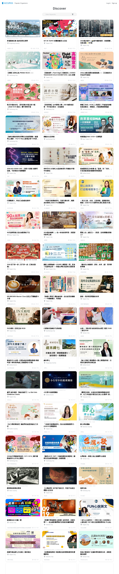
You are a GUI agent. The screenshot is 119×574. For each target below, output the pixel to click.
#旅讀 (45, 528)
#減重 (82, 176)
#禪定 (82, 432)
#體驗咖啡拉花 (11, 304)
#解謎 (82, 80)
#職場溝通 (83, 368)
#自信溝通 (83, 528)
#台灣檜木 (10, 496)
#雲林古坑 (10, 432)
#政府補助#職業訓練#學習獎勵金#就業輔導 (19, 528)
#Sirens (9, 400)
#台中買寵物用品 (12, 464)
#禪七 (45, 368)
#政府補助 (47, 559)
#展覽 (9, 80)
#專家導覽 (83, 272)
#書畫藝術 (47, 304)
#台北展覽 (47, 80)
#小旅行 (83, 496)
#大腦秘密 (47, 208)
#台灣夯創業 (10, 368)
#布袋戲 (83, 464)
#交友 (9, 240)
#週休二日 (47, 432)
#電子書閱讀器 (85, 304)
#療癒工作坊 (84, 112)
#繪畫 (82, 336)
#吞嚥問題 (47, 336)
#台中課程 (47, 464)
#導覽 (82, 48)
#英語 (82, 208)
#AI (8, 176)
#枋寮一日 (10, 48)
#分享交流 (10, 208)
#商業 (82, 144)
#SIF (45, 48)
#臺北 (9, 272)
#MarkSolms (84, 559)
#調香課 (46, 112)
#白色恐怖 (47, 272)
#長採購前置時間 (12, 144)
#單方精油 (10, 559)
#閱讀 (82, 400)
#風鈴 (45, 176)
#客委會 (9, 112)
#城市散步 (10, 336)
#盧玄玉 (83, 240)
